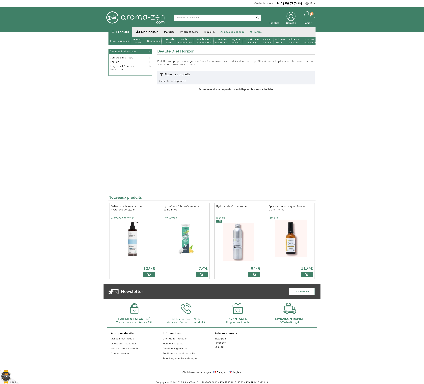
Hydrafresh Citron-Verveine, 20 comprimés (182, 208)
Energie (114, 62)
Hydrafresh (170, 218)
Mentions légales (173, 343)
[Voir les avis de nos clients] (10, 377)
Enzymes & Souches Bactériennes (122, 68)
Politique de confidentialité (179, 353)
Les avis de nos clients (124, 348)
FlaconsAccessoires (309, 41)
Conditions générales (175, 348)
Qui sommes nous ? (122, 338)
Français (221, 372)
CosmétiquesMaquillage (252, 41)
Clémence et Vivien (122, 218)
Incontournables (119, 41)
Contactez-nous (263, 3)
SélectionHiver (138, 41)
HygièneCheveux (236, 41)
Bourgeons (153, 41)
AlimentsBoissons (294, 41)
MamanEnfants (267, 41)
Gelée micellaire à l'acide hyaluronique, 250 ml (126, 208)
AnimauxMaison (280, 41)
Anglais (236, 372)
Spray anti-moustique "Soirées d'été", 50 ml (287, 208)
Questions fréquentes (124, 343)
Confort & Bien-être (121, 57)
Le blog (219, 347)
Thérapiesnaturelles (221, 41)
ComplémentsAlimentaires (204, 41)
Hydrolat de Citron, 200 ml (232, 206)
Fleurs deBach (168, 41)
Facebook (220, 342)
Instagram (220, 338)
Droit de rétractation (175, 338)
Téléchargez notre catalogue (180, 358)
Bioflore (220, 218)
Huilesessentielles (185, 41)
